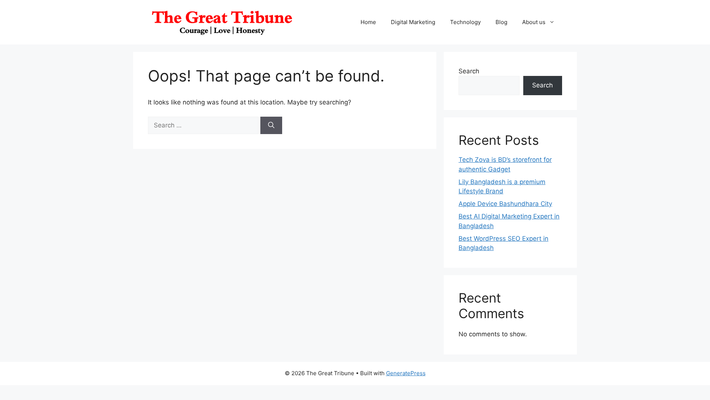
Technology (465, 22)
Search (469, 71)
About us (533, 22)
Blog (501, 22)
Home (368, 22)
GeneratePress (406, 373)
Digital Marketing (413, 22)
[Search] (271, 125)
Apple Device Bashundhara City (505, 203)
